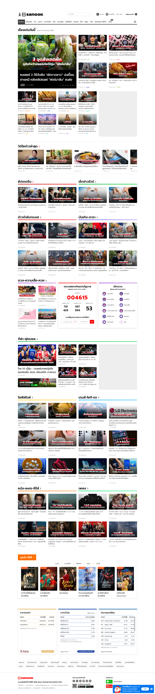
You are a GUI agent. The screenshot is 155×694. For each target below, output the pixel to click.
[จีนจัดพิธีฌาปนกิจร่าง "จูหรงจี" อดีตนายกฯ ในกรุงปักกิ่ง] (62, 195)
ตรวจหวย (51, 666)
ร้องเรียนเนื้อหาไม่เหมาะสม (42, 685)
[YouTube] (83, 681)
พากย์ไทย (67, 563)
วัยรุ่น (86, 22)
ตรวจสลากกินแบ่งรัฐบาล (77, 286)
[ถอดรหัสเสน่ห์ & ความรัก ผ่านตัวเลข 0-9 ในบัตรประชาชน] (47, 291)
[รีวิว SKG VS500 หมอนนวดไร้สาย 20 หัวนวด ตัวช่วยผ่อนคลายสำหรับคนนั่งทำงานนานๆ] (88, 119)
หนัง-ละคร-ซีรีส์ (28, 488)
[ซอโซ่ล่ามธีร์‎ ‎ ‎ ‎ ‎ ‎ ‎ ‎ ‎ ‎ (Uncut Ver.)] (125, 579)
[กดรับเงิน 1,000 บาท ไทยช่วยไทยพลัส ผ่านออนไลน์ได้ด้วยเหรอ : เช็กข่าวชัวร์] (123, 195)
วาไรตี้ (98, 563)
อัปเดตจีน (24, 181)
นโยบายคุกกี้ (36, 688)
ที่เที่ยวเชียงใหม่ (81, 666)
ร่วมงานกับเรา (30, 685)
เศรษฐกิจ (60, 22)
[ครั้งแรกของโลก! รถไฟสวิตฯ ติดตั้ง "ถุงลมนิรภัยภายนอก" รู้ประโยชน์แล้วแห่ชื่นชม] (62, 258)
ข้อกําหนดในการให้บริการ (48, 688)
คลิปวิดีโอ (118, 662)
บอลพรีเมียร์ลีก (129, 662)
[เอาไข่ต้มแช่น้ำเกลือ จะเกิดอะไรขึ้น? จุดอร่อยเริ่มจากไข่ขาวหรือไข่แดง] (32, 466)
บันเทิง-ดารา (87, 217)
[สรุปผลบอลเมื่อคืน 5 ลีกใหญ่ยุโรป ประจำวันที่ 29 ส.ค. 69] (88, 349)
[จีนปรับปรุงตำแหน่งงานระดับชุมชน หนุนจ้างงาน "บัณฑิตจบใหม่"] (32, 195)
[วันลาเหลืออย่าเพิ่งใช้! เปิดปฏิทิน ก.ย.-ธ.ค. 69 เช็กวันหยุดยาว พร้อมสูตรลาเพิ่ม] (27, 119)
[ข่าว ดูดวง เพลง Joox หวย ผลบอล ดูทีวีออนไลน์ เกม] (25, 678)
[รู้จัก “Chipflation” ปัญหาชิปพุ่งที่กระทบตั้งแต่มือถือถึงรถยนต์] (93, 438)
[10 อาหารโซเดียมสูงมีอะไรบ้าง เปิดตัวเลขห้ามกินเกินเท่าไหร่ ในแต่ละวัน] (32, 438)
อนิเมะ (88, 563)
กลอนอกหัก (44, 662)
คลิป (91, 22)
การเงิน (48, 111)
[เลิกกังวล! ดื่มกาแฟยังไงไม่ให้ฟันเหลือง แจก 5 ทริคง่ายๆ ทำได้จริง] (62, 438)
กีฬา (54, 22)
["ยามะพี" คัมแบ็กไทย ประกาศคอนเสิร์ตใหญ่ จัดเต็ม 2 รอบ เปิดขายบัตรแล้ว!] (123, 529)
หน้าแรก (21, 22)
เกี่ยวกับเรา (21, 685)
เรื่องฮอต (29, 22)
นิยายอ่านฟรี (55, 662)
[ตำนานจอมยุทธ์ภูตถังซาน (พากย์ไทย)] (87, 579)
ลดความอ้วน (74, 662)
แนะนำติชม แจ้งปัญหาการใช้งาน (59, 685)
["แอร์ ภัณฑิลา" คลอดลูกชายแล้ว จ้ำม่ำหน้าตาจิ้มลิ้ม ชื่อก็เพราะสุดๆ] (123, 231)
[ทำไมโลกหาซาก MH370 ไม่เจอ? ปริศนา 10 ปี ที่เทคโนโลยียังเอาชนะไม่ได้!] (62, 231)
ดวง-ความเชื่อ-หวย (31, 280)
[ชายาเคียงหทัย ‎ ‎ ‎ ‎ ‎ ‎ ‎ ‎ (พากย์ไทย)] (48, 579)
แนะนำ (57, 563)
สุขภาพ (88, 111)
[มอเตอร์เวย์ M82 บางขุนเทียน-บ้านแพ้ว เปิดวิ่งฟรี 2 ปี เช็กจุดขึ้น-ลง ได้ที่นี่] (93, 70)
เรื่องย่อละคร (30, 666)
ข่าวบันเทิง (47, 22)
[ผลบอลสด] (37, 382)
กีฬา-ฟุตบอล (27, 338)
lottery (64, 662)
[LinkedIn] (87, 681)
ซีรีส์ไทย (78, 563)
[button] (69, 14)
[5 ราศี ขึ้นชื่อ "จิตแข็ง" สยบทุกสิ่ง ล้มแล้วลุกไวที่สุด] (67, 119)
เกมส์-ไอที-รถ (88, 397)
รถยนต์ (75, 22)
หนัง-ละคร (28, 111)
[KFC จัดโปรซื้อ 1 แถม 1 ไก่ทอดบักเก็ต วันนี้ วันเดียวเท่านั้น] (123, 70)
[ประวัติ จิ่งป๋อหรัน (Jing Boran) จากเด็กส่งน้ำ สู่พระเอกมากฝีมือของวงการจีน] (27, 96)
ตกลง (145, 688)
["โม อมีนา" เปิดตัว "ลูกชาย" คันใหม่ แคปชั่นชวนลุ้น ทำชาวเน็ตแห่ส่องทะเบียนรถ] (32, 231)
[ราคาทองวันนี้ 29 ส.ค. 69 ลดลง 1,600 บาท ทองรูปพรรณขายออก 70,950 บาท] (47, 96)
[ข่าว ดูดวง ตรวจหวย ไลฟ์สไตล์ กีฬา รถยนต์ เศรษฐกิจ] (30, 14)
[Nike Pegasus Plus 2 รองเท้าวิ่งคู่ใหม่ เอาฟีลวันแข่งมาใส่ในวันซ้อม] (62, 466)
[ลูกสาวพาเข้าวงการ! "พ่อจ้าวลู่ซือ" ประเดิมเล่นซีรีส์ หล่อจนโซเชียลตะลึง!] (32, 502)
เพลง (47, 133)
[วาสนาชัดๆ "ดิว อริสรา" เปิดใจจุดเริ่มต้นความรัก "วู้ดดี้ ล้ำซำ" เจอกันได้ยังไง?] (123, 258)
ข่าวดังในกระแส (28, 217)
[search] (92, 322)
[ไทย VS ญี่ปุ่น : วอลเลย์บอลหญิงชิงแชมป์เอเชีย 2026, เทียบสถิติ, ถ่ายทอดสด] (37, 355)
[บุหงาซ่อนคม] (67, 579)
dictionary (61, 666)
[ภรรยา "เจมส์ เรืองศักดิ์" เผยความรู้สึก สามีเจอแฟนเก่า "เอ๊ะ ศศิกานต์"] (93, 231)
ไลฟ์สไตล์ (68, 22)
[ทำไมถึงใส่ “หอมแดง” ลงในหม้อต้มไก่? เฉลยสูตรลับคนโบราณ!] (62, 411)
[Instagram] (80, 681)
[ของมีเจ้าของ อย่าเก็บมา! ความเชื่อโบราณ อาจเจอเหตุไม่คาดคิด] (27, 291)
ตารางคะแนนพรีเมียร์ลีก (105, 666)
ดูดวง (40, 22)
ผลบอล (21, 662)
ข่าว (35, 22)
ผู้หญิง (118, 59)
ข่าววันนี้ (92, 666)
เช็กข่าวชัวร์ (86, 181)
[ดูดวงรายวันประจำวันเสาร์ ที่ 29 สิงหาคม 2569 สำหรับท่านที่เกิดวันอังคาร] (27, 314)
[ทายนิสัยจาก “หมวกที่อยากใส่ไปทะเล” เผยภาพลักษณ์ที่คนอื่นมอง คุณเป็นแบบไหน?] (47, 314)
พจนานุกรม (120, 666)
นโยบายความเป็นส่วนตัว (24, 688)
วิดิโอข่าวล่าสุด (28, 146)
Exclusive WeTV (101, 22)
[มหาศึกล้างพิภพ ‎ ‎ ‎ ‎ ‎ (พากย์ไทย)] (106, 579)
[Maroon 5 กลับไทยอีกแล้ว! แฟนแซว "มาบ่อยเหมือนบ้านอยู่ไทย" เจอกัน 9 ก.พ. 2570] (93, 529)
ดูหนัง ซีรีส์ (26, 557)
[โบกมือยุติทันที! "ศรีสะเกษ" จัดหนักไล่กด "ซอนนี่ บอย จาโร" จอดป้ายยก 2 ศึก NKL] (67, 349)
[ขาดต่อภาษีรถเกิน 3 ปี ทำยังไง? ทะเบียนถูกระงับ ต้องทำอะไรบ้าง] (93, 411)
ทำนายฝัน (85, 662)
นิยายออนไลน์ (107, 662)
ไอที (81, 22)
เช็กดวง (117, 286)
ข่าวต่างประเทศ (32, 662)
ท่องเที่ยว (119, 87)
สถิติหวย (70, 666)
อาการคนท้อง (95, 662)
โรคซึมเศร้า (41, 666)
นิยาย (110, 22)
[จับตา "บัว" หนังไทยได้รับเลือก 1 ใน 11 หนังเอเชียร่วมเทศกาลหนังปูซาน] (62, 502)
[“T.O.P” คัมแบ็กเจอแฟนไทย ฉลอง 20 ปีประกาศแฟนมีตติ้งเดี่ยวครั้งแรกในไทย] (93, 502)
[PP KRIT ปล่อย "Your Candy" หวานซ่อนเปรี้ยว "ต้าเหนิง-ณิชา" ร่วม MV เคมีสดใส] (123, 502)
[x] (77, 681)
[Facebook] (74, 681)
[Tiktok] (90, 681)
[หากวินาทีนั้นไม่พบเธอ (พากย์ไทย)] (29, 579)
